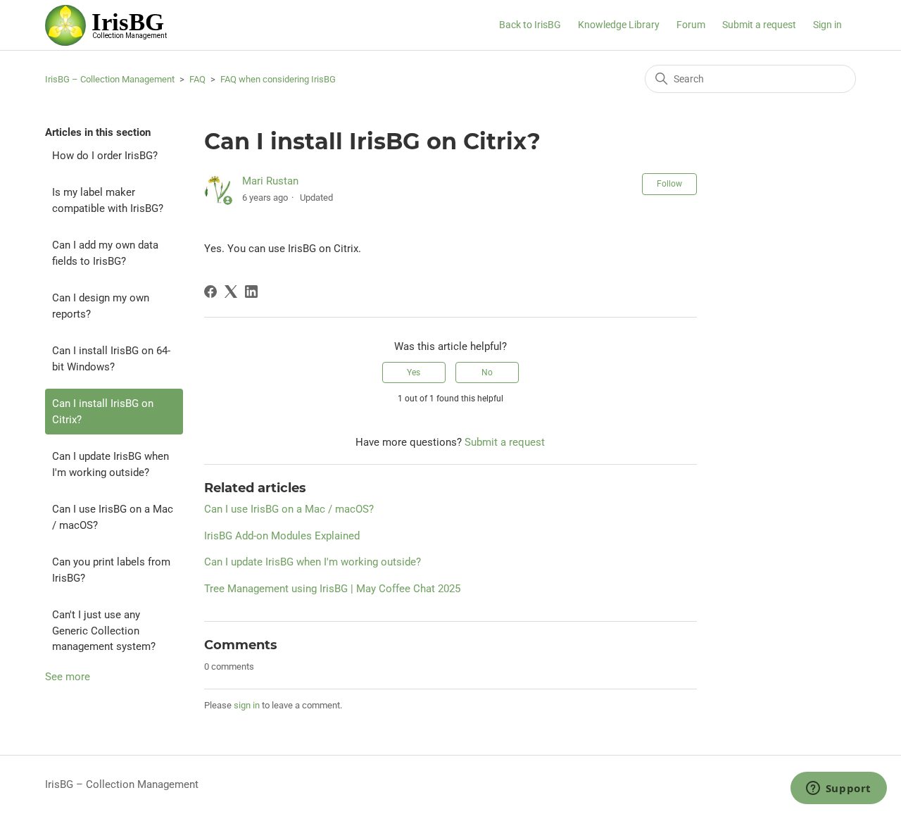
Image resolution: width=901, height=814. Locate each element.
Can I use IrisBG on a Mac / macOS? (112, 517)
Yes (413, 372)
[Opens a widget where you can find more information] (838, 789)
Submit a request (759, 24)
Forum (690, 24)
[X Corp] (231, 291)
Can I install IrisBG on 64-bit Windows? (111, 358)
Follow (669, 184)
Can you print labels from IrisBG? (111, 570)
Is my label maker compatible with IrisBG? (107, 200)
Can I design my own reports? (100, 306)
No (487, 372)
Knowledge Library (619, 24)
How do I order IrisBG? (105, 155)
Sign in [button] (827, 24)
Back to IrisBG (530, 24)
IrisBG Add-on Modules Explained (282, 536)
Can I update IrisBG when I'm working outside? (110, 464)
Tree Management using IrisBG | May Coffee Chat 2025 (332, 588)
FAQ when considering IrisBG (278, 79)
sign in (247, 705)
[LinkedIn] (251, 291)
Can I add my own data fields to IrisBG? (105, 253)
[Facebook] (210, 291)
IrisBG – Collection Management (110, 79)
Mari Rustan (270, 181)
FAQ (197, 79)
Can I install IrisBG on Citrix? (102, 411)
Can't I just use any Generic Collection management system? (104, 630)
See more (67, 676)
